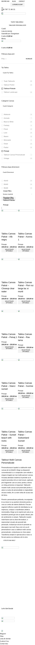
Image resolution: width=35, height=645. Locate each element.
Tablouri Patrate (9, 200)
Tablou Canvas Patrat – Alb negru (8, 236)
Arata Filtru (7, 191)
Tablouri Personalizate (17, 25)
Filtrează (29, 58)
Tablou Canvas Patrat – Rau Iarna (25, 337)
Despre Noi (4, 559)
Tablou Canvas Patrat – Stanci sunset (8, 386)
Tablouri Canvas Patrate (8, 580)
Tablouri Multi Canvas (8, 587)
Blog (2, 565)
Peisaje (5, 205)
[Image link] (10, 549)
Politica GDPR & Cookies (9, 599)
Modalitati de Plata (7, 602)
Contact (3, 562)
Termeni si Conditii (7, 595)
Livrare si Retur (6, 605)
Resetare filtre (8, 197)
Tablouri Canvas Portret (8, 577)
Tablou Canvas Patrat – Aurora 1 (25, 236)
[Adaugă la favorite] (3, 229)
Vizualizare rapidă (3, 254)
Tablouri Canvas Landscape (10, 584)
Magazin (4, 569)
